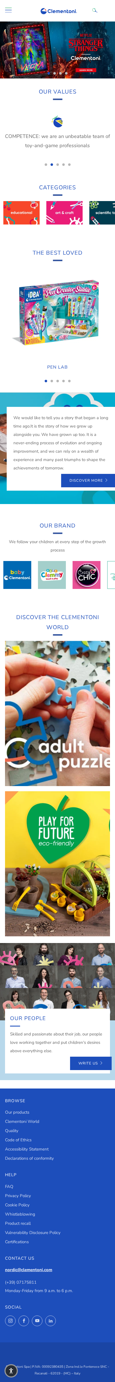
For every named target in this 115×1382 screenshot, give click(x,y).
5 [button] (69, 164)
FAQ (9, 1186)
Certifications (17, 1242)
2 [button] (54, 73)
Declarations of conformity (29, 1158)
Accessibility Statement (27, 1149)
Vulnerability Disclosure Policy (33, 1232)
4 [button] (66, 73)
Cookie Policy (17, 1205)
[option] (57, 50)
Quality (11, 1130)
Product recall (18, 1223)
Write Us (88, 1063)
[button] (11, 1371)
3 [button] (60, 73)
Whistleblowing (20, 1214)
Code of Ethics (18, 1140)
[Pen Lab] (57, 313)
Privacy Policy (18, 1196)
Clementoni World (22, 1121)
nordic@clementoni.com (28, 1270)
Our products (17, 1112)
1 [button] (48, 73)
